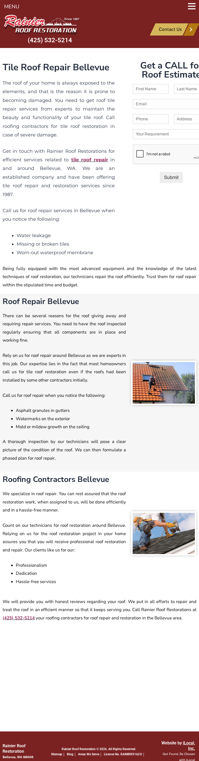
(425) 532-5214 (50, 40)
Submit (171, 177)
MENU (11, 6)
